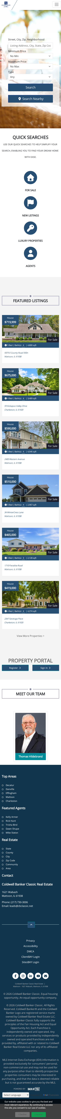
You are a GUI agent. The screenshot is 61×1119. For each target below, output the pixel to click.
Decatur (10, 785)
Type (11, 72)
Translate (54, 1094)
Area (8, 868)
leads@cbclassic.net (21, 906)
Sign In (44, 667)
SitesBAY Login (30, 962)
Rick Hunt (11, 820)
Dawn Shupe (12, 828)
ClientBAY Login (30, 956)
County (9, 852)
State (8, 848)
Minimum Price (17, 51)
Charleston (11, 800)
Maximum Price (17, 61)
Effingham (11, 793)
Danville (10, 789)
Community (12, 864)
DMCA (30, 951)
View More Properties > (30, 636)
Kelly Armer (12, 816)
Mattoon (10, 796)
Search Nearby (32, 99)
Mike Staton (12, 832)
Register (13, 667)
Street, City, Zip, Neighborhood (26, 39)
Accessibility (30, 946)
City (8, 856)
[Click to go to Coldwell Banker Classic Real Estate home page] (6, 4)
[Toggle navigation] (56, 4)
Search (35, 87)
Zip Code (10, 860)
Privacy (30, 940)
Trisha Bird (11, 824)
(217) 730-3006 (19, 902)
